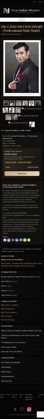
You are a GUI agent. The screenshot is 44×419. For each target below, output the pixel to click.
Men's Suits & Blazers (9, 312)
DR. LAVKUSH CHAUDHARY (10, 363)
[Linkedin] (17, 240)
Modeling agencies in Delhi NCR (29, 397)
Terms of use (19, 251)
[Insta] (29, 413)
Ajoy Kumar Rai (6, 381)
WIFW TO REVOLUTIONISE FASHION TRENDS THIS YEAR (21, 331)
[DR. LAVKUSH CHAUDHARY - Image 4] (25, 103)
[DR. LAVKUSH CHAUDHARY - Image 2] (12, 103)
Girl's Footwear (6, 316)
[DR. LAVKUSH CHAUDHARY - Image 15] (32, 125)
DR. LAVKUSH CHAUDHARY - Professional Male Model (22, 28)
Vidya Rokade (6, 367)
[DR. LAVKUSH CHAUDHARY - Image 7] (5, 110)
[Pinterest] (21, 240)
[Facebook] (5, 240)
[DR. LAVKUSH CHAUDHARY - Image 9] (18, 110)
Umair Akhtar (5, 281)
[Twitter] (15, 413)
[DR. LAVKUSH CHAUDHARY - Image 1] (6, 103)
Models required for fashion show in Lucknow (17, 277)
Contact (40, 2)
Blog (8, 394)
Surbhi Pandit (6, 295)
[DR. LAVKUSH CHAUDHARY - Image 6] (38, 103)
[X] (13, 240)
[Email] (29, 240)
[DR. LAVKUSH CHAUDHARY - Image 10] (31, 110)
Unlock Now (22, 173)
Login (33, 2)
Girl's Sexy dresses (27, 266)
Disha (3, 286)
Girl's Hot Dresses (7, 320)
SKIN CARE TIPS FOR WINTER (11, 352)
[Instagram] (9, 240)
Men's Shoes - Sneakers (10, 263)
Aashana (4, 291)
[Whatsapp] (25, 240)
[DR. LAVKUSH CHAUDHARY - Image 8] (12, 110)
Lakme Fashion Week (8, 347)
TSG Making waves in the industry (13, 342)
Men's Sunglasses (26, 263)
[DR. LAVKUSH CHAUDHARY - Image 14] (18, 125)
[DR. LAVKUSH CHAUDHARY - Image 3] (19, 103)
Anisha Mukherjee (7, 376)
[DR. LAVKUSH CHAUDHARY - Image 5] (31, 103)
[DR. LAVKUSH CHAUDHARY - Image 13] (28, 118)
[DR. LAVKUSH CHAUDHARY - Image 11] (8, 118)
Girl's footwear (14, 266)
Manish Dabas (6, 372)
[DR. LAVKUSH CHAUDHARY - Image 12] (14, 118)
